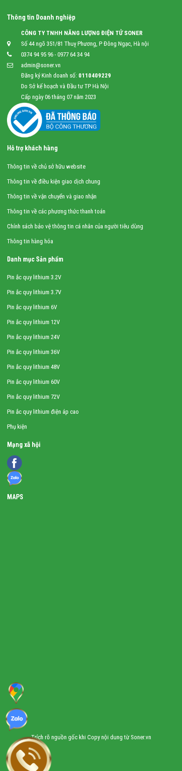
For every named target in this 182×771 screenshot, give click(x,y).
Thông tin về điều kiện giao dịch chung (53, 181)
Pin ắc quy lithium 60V (33, 381)
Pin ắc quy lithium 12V (33, 321)
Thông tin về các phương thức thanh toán (56, 211)
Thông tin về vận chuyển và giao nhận (52, 196)
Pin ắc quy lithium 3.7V (34, 292)
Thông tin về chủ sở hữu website (46, 166)
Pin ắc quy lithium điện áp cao (43, 411)
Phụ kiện (17, 426)
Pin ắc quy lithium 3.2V (34, 277)
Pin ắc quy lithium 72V (33, 396)
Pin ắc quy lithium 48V (33, 366)
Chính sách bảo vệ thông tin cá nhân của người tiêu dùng (75, 226)
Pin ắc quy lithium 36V (33, 351)
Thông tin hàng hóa (30, 241)
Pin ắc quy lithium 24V (33, 336)
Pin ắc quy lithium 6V (32, 307)
